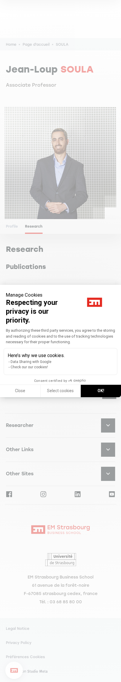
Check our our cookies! (29, 367)
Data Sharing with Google (31, 362)
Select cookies (60, 390)
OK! (101, 390)
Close (20, 390)
